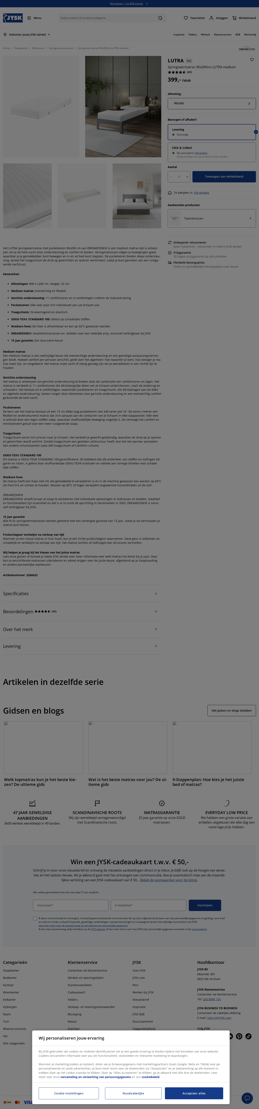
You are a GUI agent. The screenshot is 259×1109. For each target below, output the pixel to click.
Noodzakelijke (133, 1093)
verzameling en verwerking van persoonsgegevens (96, 1077)
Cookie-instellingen (69, 1093)
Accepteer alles (194, 1093)
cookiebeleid (150, 1077)
